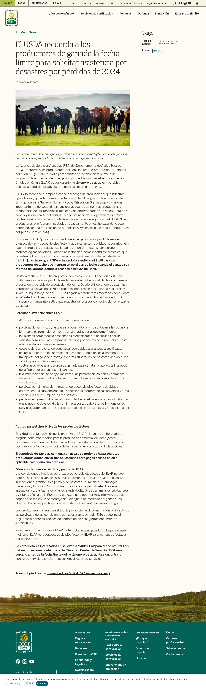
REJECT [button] (29, 683)
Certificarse (39, 3)
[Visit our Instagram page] (185, 3)
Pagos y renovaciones (84, 640)
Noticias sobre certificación (84, 672)
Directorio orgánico (142, 650)
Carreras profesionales (175, 640)
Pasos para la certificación (113, 647)
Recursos (125, 13)
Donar (57, 3)
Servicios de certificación (96, 13)
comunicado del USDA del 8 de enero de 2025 (78, 573)
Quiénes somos (80, 3)
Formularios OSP (86, 654)
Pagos (21, 3)
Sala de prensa (175, 648)
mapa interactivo (45, 301)
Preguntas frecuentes (157, 3)
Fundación (162, 13)
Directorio (125, 3)
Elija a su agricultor (187, 13)
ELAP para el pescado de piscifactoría (56, 534)
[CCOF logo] (11, 15)
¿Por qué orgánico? (61, 13)
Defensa (143, 13)
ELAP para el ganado (86, 530)
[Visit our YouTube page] (189, 3)
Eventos (111, 3)
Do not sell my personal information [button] (156, 679)
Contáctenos (174, 654)
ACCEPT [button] (42, 684)
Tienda (138, 3)
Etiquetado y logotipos (83, 662)
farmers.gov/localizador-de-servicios (75, 559)
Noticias (99, 3)
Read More (181, 679)
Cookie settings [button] (13, 683)
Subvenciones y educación (115, 666)
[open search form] (174, 3)
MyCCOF (7, 3)
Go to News (28, 32)
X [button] (203, 676)
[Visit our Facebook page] (180, 3)
